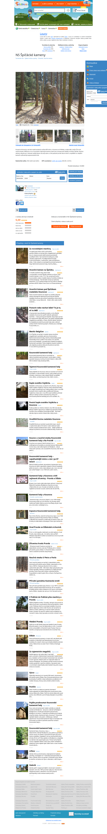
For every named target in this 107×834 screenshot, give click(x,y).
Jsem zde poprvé (20, 813)
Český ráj (48, 805)
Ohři (52, 36)
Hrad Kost (34, 794)
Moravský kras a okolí (52, 801)
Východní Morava (51, 787)
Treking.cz (64, 808)
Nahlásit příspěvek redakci (31, 197)
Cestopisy (49, 51)
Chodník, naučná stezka (45, 58)
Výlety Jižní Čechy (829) (67, 787)
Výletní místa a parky (31, 58)
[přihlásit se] (86, 2)
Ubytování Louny (83, 47)
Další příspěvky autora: (30, 191)
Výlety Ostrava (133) (82, 791)
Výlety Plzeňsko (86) (82, 789)
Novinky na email (81, 814)
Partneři (35, 815)
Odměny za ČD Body (75, 176)
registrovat (87, 4)
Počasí (91, 78)
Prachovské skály (36, 801)
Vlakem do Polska (21, 808)
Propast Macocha (36, 791)
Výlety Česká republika (67, 784)
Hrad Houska (35, 805)
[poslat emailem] (22, 203)
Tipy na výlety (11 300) (53, 14)
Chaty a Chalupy (94, 83)
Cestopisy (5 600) (21, 784)
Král (17, 125)
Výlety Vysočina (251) (82, 794)
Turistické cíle (46, 49)
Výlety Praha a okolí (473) (83, 784)
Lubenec (62, 47)
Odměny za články (38, 813)
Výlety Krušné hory (66, 803)
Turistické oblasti (51, 784)
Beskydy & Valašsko (52, 794)
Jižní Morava (49, 789)
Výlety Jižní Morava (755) (83, 796)
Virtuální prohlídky (81, 805)
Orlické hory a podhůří (52, 803)
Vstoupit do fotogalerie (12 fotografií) (28, 145)
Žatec (66, 36)
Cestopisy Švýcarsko (22, 801)
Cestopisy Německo (21, 791)
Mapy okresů (41, 14)
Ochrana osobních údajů (83, 808)
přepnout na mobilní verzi (53, 820)
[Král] (50, 98)
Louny (43, 33)
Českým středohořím (57, 38)
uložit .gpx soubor (57, 161)
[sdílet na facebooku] (18, 203)
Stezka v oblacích (36, 803)
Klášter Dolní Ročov (66, 51)
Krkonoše (49, 796)
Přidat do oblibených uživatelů (33, 187)
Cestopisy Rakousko (21, 787)
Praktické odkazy (56, 813)
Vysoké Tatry (49, 808)
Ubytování (92, 74)
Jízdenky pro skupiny (75, 171)
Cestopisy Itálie (20, 789)
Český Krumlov (35, 808)
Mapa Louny (83, 51)
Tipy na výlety (47, 47)
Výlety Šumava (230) (67, 791)
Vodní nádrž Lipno (36, 789)
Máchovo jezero (35, 784)
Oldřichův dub (65, 49)
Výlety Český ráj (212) (67, 789)
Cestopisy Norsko (21, 796)
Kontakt (53, 815)
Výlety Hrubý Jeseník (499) (67, 797)
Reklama (18, 815)
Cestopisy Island (20, 805)
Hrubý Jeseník (50, 791)
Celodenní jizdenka (75, 180)
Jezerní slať (34, 787)
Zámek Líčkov (68, 47)
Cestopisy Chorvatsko (22, 803)
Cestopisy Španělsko (22, 794)
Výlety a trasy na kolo (82, 803)
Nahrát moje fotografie (76, 145)
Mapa (91, 66)
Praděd (33, 796)
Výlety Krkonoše (66, 801)
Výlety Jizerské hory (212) (68, 794)
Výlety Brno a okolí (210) (83, 787)
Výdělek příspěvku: (29, 189)
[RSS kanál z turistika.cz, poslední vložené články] (63, 823)
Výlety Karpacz (80, 801)
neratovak (36, 125)
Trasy (43, 51)
